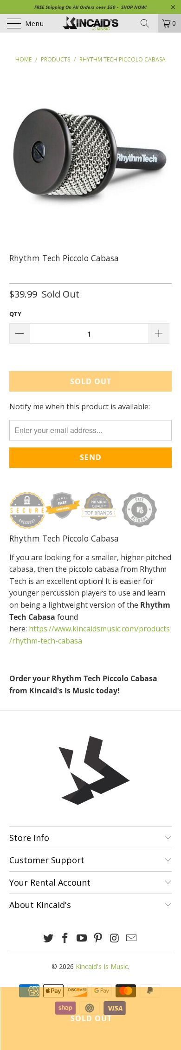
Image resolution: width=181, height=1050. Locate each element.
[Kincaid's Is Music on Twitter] (49, 938)
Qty (15, 314)
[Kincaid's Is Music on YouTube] (82, 938)
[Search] (148, 23)
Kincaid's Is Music (102, 966)
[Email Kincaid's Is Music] (131, 938)
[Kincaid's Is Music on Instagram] (115, 938)
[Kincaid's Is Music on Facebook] (65, 938)
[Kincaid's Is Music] (90, 23)
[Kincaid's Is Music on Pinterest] (98, 938)
